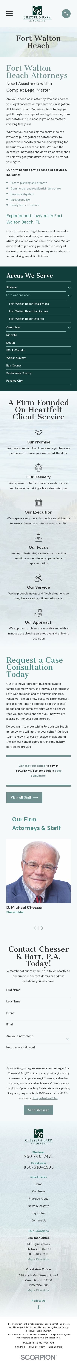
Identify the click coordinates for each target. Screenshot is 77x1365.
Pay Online (38, 1213)
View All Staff (21, 797)
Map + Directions (39, 1259)
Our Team (38, 1191)
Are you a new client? (20, 1036)
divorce (35, 205)
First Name (13, 990)
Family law (17, 205)
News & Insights (38, 1206)
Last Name (13, 1001)
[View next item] (42, 928)
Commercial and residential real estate (36, 188)
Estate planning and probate (29, 183)
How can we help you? (21, 1047)
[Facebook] (38, 1307)
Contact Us (38, 1220)
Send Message (38, 1110)
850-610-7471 (38, 1156)
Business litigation (22, 194)
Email (9, 1024)
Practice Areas (38, 1199)
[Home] (37, 13)
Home (38, 1184)
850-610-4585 (39, 1167)
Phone (10, 1013)
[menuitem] (36, 288)
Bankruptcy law (20, 200)
